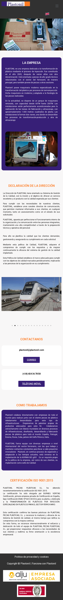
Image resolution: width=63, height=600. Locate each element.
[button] (57, 6)
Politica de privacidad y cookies (32, 556)
